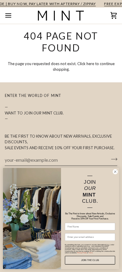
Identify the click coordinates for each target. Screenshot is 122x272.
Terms (91, 253)
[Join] (112, 159)
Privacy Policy (82, 253)
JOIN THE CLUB (90, 260)
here (90, 63)
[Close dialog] (115, 171)
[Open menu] (14, 15)
